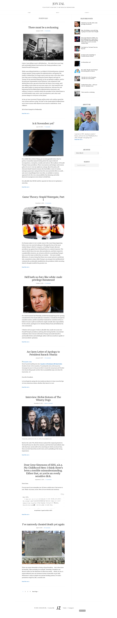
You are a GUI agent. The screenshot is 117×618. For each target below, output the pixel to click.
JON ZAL (58, 3)
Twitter (65, 608)
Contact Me (51, 608)
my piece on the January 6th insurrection (51, 364)
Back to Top (82, 610)
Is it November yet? (43, 123)
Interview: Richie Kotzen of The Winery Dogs (43, 398)
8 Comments (48, 203)
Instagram (71, 608)
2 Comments (47, 30)
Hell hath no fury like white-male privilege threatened (43, 278)
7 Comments (47, 126)
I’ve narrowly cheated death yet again (43, 524)
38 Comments (47, 527)
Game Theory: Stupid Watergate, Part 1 (43, 198)
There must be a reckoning (43, 27)
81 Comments (48, 358)
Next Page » (35, 592)
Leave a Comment (48, 403)
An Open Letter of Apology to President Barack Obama (43, 353)
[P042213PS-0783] (27, 362)
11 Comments (49, 479)
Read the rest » (26, 113)
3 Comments (48, 283)
